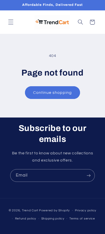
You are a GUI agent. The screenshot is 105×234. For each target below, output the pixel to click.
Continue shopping (52, 93)
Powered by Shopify (54, 210)
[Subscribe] (89, 175)
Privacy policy (85, 210)
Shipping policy (52, 218)
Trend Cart (30, 210)
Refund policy (25, 218)
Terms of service (82, 218)
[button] (11, 22)
